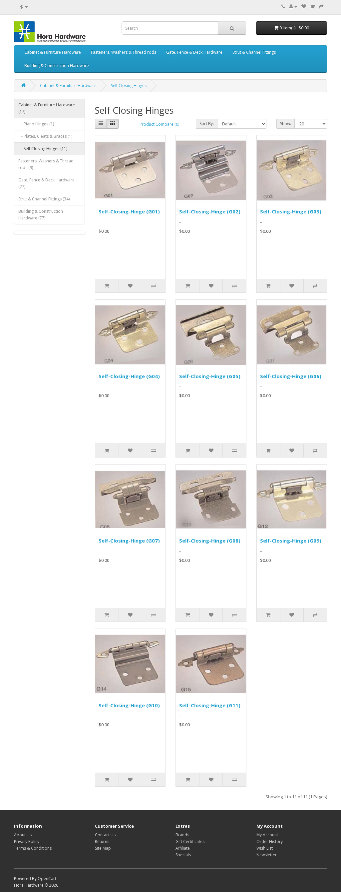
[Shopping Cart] (312, 6)
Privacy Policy (26, 841)
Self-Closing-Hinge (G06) (290, 376)
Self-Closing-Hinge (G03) (290, 211)
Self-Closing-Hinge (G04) (129, 376)
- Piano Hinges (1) (36, 124)
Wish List (264, 848)
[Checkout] (321, 6)
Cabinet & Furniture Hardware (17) (46, 108)
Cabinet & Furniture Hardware (52, 52)
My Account (267, 835)
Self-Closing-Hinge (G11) (209, 705)
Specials (183, 855)
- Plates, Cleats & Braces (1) (45, 136)
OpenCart (47, 878)
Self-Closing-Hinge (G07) (129, 540)
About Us (23, 835)
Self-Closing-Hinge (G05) (209, 376)
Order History (269, 841)
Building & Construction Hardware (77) (40, 214)
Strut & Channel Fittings (254, 52)
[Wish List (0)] (303, 6)
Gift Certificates (189, 841)
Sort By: (206, 123)
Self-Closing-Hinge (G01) (129, 211)
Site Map (103, 848)
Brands (182, 835)
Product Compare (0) (159, 124)
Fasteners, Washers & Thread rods (123, 52)
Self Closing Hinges (129, 85)
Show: (285, 123)
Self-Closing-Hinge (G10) (129, 705)
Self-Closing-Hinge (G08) (209, 540)
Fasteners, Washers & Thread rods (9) (46, 164)
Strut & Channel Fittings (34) (44, 199)
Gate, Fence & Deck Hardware (194, 52)
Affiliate (182, 848)
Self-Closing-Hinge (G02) (209, 211)
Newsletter (266, 855)
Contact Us (105, 835)
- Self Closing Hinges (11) (42, 148)
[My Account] (293, 6)
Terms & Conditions (33, 848)
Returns (102, 841)
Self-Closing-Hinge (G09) (290, 540)
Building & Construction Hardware (56, 65)
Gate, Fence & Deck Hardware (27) (46, 183)
